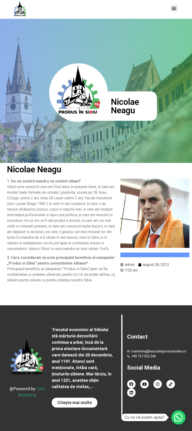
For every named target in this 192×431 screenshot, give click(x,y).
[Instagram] (157, 384)
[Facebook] (131, 384)
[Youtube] (144, 384)
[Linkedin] (131, 392)
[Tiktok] (170, 384)
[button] (174, 8)
